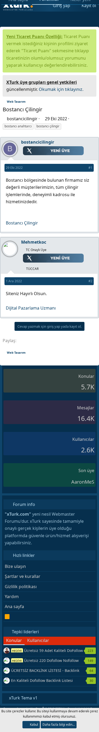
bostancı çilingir (47, 126)
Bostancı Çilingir (22, 223)
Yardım (12, 596)
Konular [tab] (14, 640)
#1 (90, 167)
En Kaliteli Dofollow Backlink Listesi (42, 680)
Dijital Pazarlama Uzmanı (31, 308)
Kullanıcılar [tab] (38, 640)
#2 (90, 281)
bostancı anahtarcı (18, 126)
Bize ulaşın (15, 566)
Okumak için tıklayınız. (61, 89)
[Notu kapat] (90, 81)
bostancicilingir (22, 119)
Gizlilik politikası (21, 586)
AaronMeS (82, 482)
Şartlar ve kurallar (22, 576)
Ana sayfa (14, 606)
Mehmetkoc (33, 242)
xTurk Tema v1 (22, 698)
